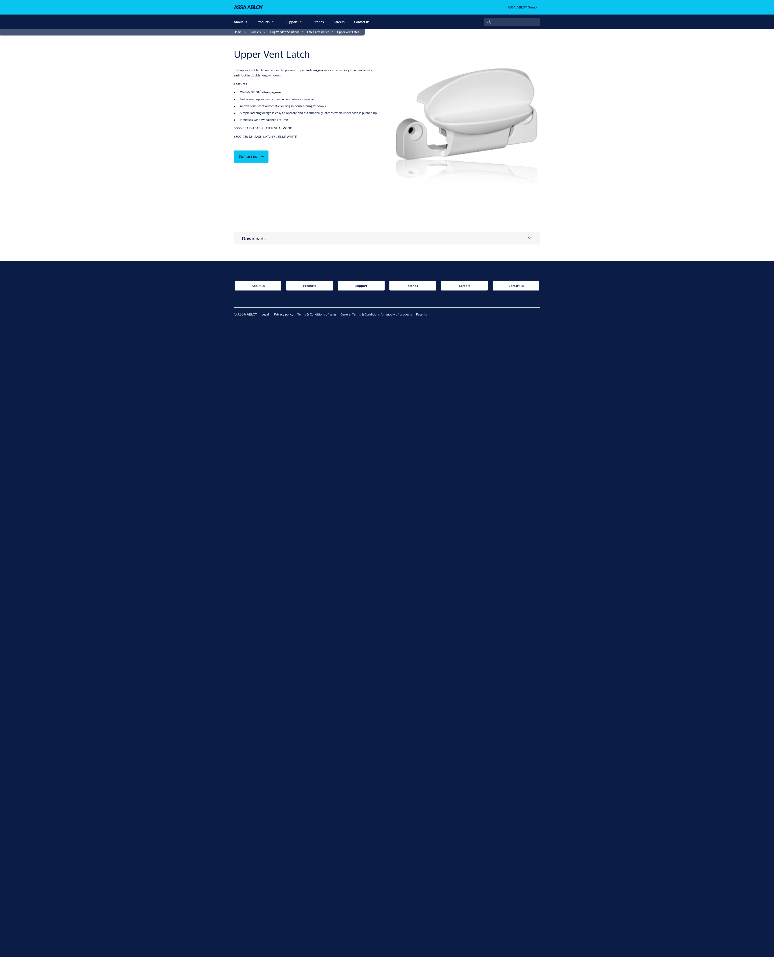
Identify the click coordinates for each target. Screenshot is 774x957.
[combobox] (512, 22)
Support (292, 22)
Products (263, 22)
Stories (319, 22)
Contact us (361, 22)
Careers (338, 22)
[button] (273, 22)
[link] (240, 32)
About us (240, 22)
